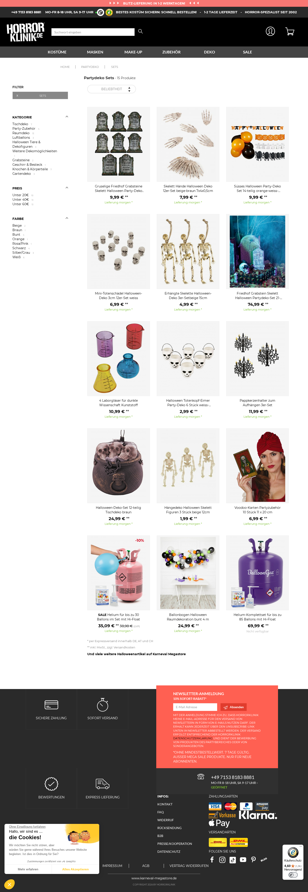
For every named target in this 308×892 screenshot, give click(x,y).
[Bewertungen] (51, 784)
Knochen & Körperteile (32, 169)
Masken (95, 52)
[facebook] (214, 861)
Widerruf (165, 820)
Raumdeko (23, 133)
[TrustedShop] (105, 12)
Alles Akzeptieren (75, 869)
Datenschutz (168, 851)
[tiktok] (235, 861)
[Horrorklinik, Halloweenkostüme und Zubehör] (26, 32)
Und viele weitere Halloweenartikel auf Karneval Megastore (136, 654)
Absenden (237, 707)
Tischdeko (22, 124)
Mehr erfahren (28, 869)
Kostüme (57, 52)
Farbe (18, 219)
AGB (145, 866)
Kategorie (22, 117)
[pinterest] (255, 861)
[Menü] (300, 847)
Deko (209, 52)
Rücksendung (169, 828)
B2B (160, 836)
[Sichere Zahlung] (51, 704)
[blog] (265, 861)
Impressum (112, 866)
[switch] (293, 875)
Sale (247, 52)
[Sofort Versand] (102, 704)
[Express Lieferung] (102, 784)
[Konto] (270, 32)
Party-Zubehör (25, 129)
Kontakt (164, 804)
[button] (9, 884)
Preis (17, 188)
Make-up (133, 52)
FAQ (160, 812)
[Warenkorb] (293, 32)
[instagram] (224, 861)
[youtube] (245, 861)
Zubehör (171, 52)
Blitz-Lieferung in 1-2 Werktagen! (154, 3)
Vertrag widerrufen (189, 866)
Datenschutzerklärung (193, 738)
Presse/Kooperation (174, 844)
